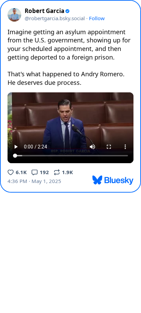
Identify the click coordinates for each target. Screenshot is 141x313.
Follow (97, 18)
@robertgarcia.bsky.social (55, 18)
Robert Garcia (44, 11)
